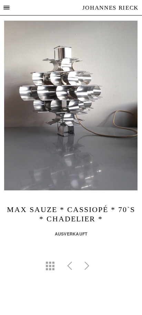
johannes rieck (110, 7)
